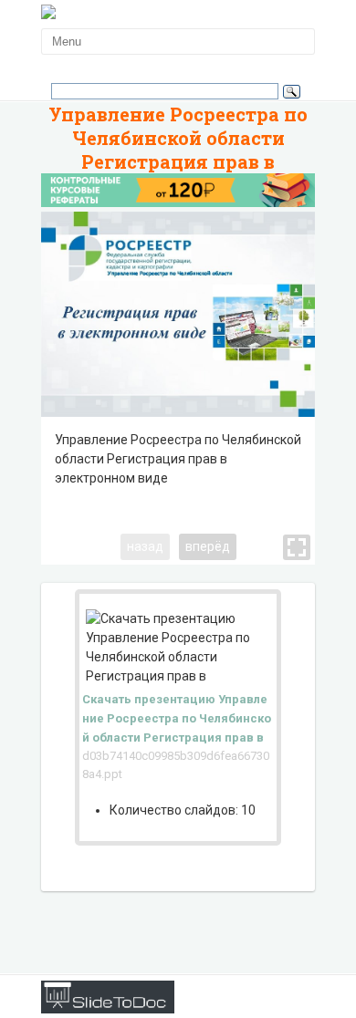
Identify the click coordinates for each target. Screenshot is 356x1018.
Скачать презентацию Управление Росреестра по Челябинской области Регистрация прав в (176, 718)
